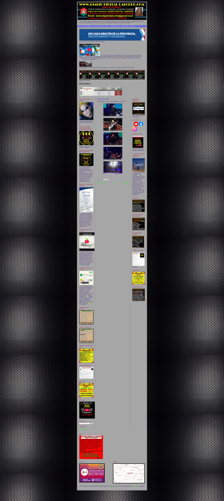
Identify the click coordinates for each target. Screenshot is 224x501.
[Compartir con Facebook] (107, 179)
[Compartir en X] (106, 179)
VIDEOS (79, 26)
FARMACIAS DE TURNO (114, 26)
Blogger (111, 487)
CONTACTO (132, 26)
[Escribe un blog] (105, 179)
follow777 (134, 486)
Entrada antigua (125, 183)
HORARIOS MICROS (125, 26)
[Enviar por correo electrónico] (104, 179)
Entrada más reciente (101, 183)
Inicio (114, 183)
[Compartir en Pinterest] (108, 179)
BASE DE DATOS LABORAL (98, 26)
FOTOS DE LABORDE (87, 26)
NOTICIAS (107, 26)
